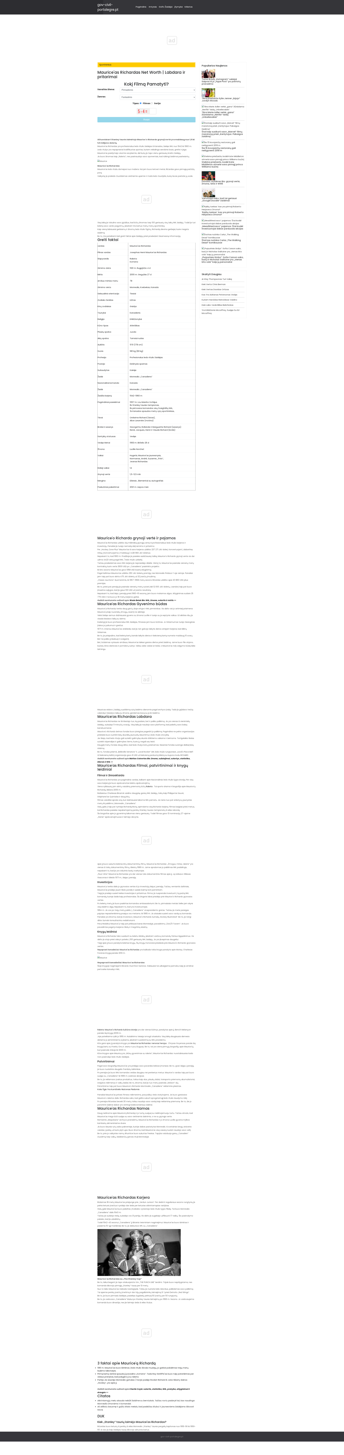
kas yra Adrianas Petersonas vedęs (219, 294)
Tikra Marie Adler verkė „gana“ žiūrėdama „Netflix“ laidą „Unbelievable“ (218, 115)
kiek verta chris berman (214, 284)
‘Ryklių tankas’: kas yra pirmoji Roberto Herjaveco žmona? (223, 213)
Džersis (133, 480)
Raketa (149, 786)
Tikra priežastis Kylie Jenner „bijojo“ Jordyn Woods (221, 99)
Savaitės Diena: (106, 89)
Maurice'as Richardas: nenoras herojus (149, 1043)
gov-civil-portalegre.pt (172, 1436)
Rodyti (146, 119)
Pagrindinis (141, 6)
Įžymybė (178, 6)
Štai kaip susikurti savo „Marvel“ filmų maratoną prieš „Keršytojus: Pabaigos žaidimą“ (222, 134)
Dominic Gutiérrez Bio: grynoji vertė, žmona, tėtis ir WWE (221, 182)
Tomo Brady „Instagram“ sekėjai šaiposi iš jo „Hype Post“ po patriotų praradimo (221, 81)
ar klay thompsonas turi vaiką (217, 279)
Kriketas (189, 6)
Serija (157, 103)
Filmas (146, 103)
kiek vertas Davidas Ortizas (215, 289)
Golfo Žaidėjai (165, 6)
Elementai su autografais (150, 480)
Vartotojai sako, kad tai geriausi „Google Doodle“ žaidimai (219, 199)
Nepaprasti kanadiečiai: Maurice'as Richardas (118, 949)
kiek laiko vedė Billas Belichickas (217, 305)
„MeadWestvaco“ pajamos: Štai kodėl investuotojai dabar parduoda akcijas (222, 227)
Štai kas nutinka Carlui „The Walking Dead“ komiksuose (221, 241)
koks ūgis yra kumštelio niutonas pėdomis (118, 1089)
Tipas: (136, 103)
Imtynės (153, 6)
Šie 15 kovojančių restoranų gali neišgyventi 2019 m (219, 149)
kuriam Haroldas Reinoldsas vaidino (219, 299)
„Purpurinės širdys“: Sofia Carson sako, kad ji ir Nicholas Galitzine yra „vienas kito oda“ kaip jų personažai (223, 260)
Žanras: (101, 96)
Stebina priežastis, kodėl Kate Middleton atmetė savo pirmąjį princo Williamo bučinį (222, 164)
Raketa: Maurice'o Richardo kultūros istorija (117, 1029)
